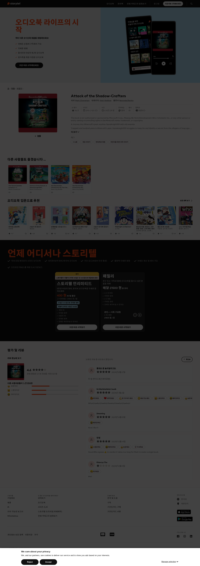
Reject (30, 562)
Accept (48, 562)
